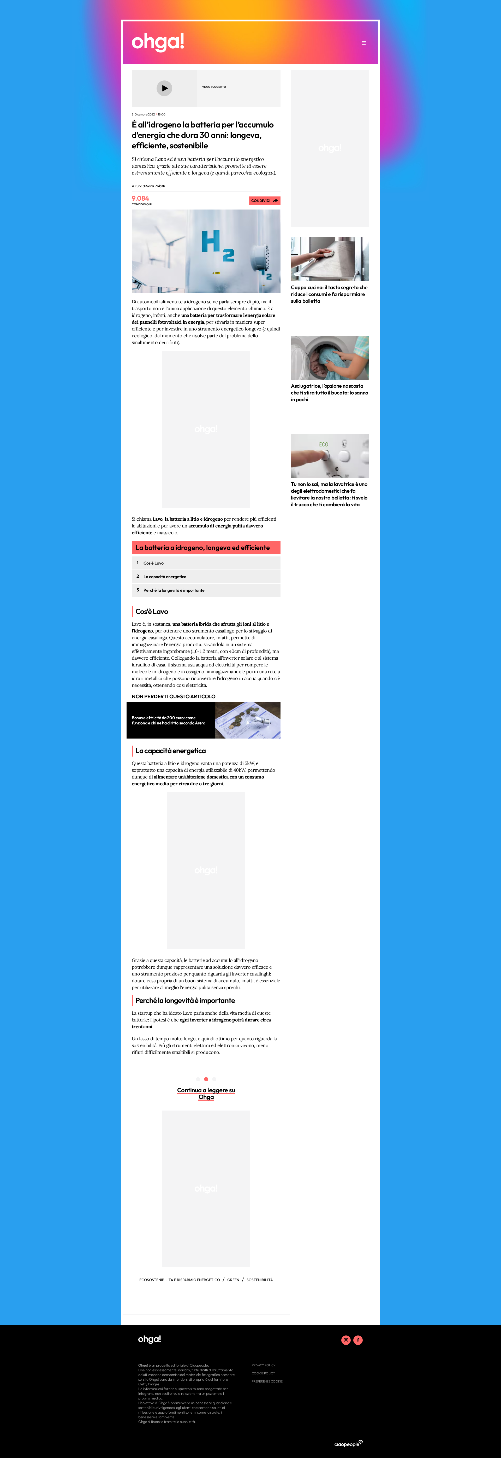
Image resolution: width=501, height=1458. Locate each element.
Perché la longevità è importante (174, 590)
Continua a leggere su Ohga (206, 1093)
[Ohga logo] (158, 43)
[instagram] (346, 1340)
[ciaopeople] (349, 1444)
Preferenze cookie (267, 1381)
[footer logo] (187, 1339)
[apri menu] (363, 42)
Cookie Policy (263, 1373)
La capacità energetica (165, 576)
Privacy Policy (264, 1365)
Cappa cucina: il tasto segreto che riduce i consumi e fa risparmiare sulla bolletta (329, 294)
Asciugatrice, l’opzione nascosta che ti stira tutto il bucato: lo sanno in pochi (329, 392)
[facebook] (358, 1340)
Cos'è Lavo (154, 563)
